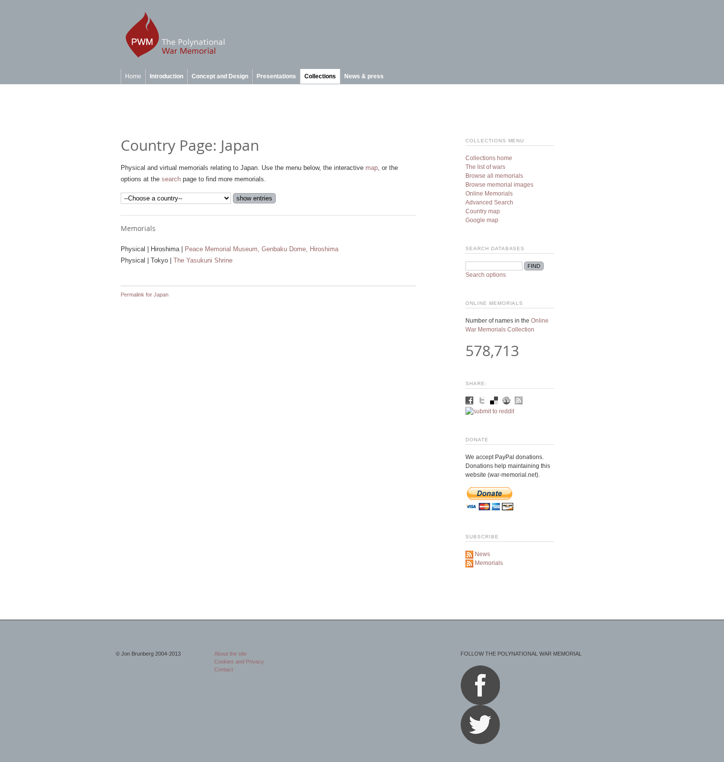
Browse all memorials (494, 175)
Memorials (488, 563)
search (171, 179)
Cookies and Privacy (239, 661)
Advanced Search (489, 202)
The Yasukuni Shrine (202, 260)
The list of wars (485, 167)
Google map (481, 220)
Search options (485, 274)
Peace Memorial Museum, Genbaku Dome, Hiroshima (261, 249)
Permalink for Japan (144, 295)
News (481, 554)
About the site (230, 654)
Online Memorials (489, 193)
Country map (482, 211)
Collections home (488, 158)
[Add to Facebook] (470, 402)
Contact (223, 669)
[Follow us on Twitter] (480, 742)
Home (133, 76)
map (371, 167)
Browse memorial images (499, 184)
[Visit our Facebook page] (480, 703)
